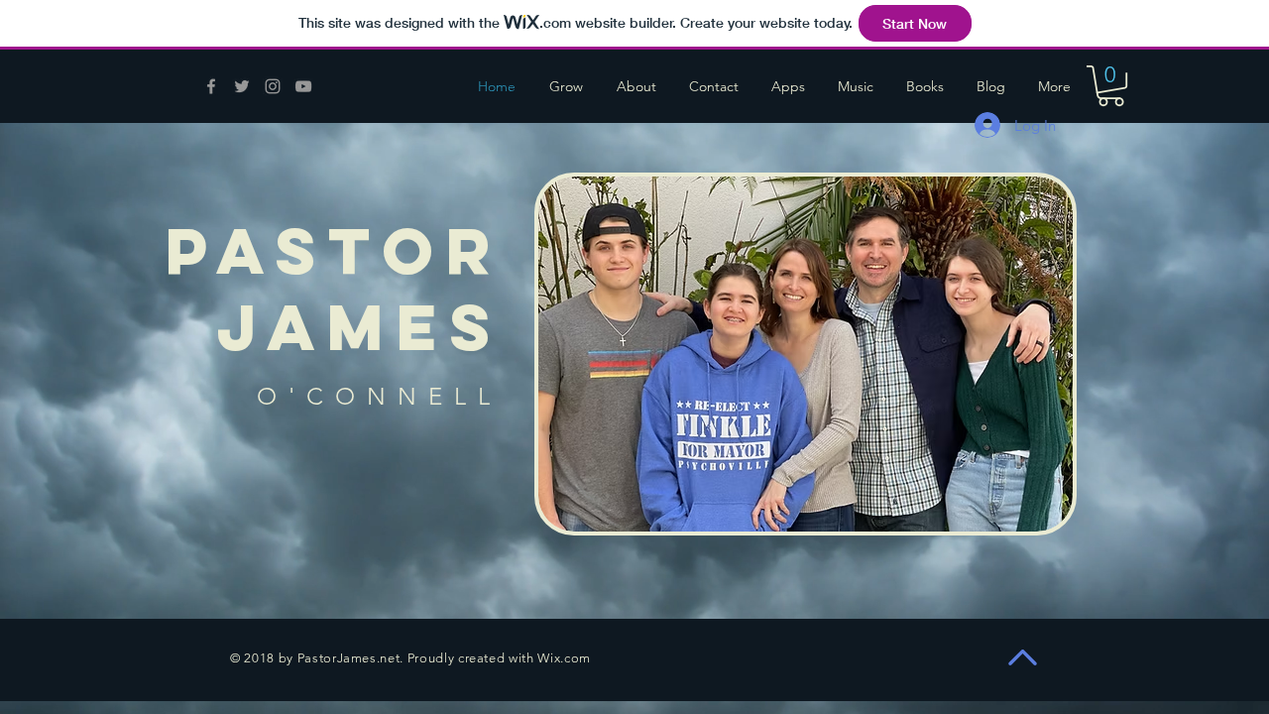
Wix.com (564, 658)
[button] (1111, 85)
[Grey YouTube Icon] (303, 86)
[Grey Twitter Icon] (242, 86)
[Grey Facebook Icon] (211, 86)
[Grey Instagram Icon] (273, 86)
